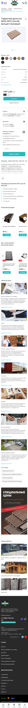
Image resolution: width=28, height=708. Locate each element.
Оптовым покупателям (7, 680)
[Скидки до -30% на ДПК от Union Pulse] (14, 534)
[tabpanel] (14, 38)
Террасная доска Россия (7, 471)
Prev (3, 218)
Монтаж (21, 161)
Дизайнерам (4, 677)
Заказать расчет (14, 103)
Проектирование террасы (8, 661)
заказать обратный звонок (8, 622)
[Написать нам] (2, 3)
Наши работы (6, 541)
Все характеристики (6, 85)
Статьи (3, 689)
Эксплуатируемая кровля (7, 452)
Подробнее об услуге (6, 307)
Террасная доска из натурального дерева (11, 474)
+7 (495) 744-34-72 (23, 3)
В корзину (14, 98)
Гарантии (3, 692)
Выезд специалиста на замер (9, 296)
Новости (3, 686)
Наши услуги (6, 280)
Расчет (3, 323)
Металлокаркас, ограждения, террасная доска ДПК (13, 558)
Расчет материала (6, 658)
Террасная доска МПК (7, 477)
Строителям (4, 674)
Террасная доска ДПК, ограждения (10, 575)
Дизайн (3, 401)
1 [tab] (12, 50)
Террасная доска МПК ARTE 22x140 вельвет (11, 481)
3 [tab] (15, 50)
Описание (4, 161)
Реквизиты (4, 683)
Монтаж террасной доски (8, 349)
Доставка (3, 376)
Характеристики (13, 161)
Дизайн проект (5, 655)
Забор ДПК (4, 592)
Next (25, 218)
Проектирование (5, 427)
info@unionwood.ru (6, 615)
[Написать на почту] (5, 3)
